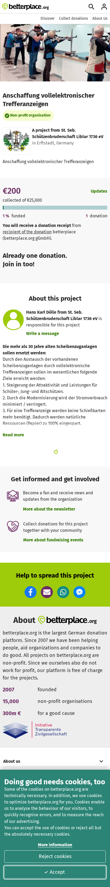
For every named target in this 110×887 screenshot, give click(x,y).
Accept (57, 872)
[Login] (104, 6)
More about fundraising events (53, 539)
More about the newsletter (49, 509)
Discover (47, 18)
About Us (99, 18)
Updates (99, 191)
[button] (31, 592)
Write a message (42, 333)
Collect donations (73, 18)
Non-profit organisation (30, 115)
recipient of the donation (27, 231)
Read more (13, 434)
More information (55, 844)
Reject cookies (55, 856)
